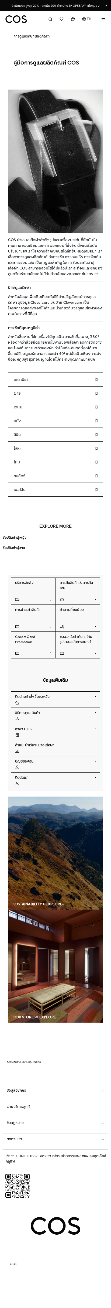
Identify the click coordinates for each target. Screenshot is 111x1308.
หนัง (17, 421)
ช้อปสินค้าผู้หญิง (14, 537)
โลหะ (17, 448)
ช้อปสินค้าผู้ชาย (14, 548)
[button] (87, 19)
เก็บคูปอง (93, 6)
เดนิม (18, 407)
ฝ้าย (17, 393)
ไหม (17, 462)
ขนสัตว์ (19, 476)
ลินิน (17, 435)
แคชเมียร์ (21, 380)
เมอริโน (20, 490)
